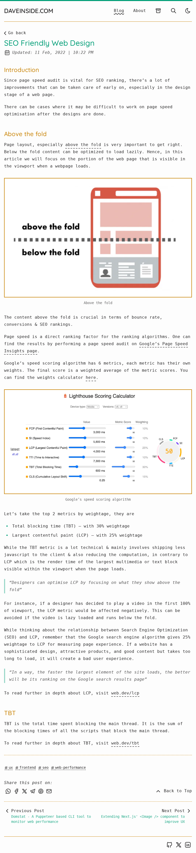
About (139, 10)
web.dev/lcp (125, 693)
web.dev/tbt (125, 743)
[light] (188, 11)
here (91, 377)
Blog (119, 10)
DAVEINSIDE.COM (28, 11)
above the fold (83, 144)
